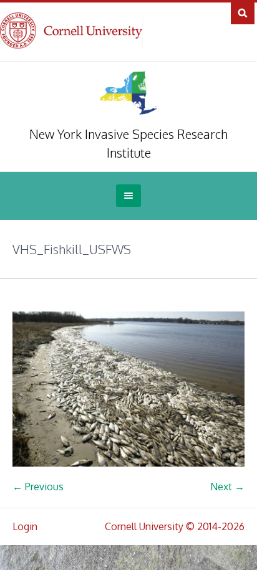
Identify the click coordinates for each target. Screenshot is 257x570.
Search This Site (243, 12)
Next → (227, 486)
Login (24, 526)
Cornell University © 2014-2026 (175, 526)
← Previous (38, 486)
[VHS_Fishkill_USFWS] (128, 388)
